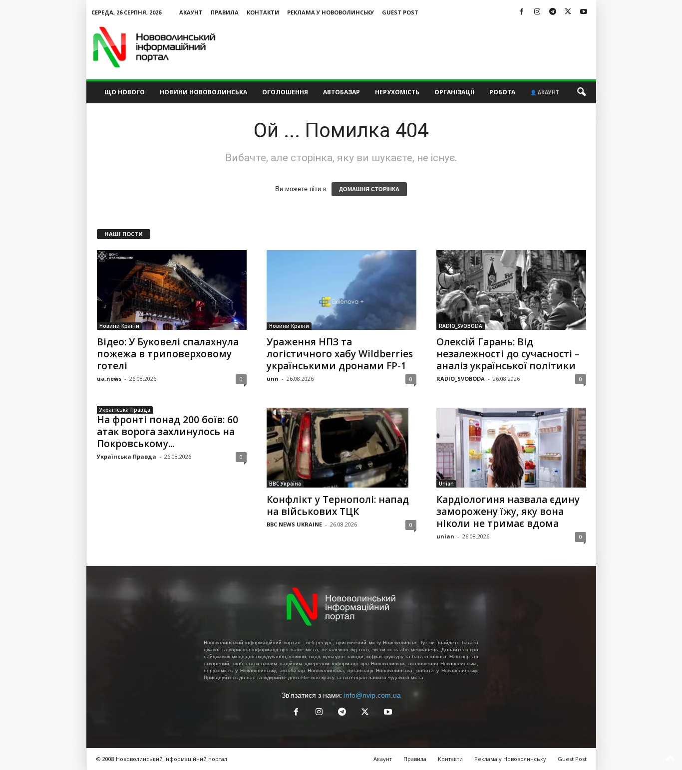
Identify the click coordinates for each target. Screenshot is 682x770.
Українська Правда (124, 409)
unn (273, 378)
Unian (446, 483)
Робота (502, 92)
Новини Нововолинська (203, 92)
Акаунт (191, 12)
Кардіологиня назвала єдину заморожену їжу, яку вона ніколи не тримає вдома (508, 511)
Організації (454, 92)
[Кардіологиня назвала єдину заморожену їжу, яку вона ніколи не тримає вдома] (511, 448)
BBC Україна (285, 483)
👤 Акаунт (544, 92)
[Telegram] (553, 12)
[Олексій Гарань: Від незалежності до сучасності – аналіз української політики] (511, 290)
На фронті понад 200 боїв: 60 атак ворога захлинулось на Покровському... (167, 431)
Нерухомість (397, 92)
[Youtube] (584, 12)
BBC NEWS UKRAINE (294, 524)
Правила (225, 12)
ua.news (109, 378)
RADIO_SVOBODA (460, 325)
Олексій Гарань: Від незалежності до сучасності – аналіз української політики (508, 353)
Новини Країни (119, 325)
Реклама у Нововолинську (330, 12)
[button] (581, 92)
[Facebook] (522, 12)
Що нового (124, 92)
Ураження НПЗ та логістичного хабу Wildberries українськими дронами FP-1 (340, 353)
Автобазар (341, 92)
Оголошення (285, 92)
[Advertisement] (414, 46)
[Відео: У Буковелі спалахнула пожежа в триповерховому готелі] (172, 290)
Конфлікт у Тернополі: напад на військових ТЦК (338, 505)
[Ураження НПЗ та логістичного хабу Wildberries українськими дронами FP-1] (341, 290)
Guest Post (400, 12)
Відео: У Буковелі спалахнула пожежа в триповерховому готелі (168, 353)
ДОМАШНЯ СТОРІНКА (369, 189)
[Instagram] (537, 12)
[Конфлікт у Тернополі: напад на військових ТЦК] (341, 448)
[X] (568, 12)
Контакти (263, 12)
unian (445, 536)
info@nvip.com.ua (372, 695)
